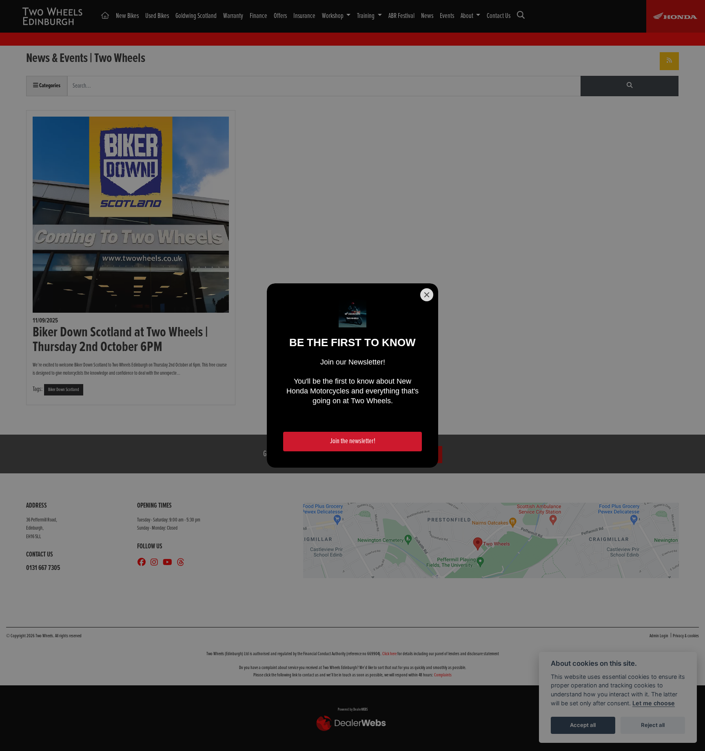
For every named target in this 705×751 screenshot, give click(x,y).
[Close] (426, 294)
